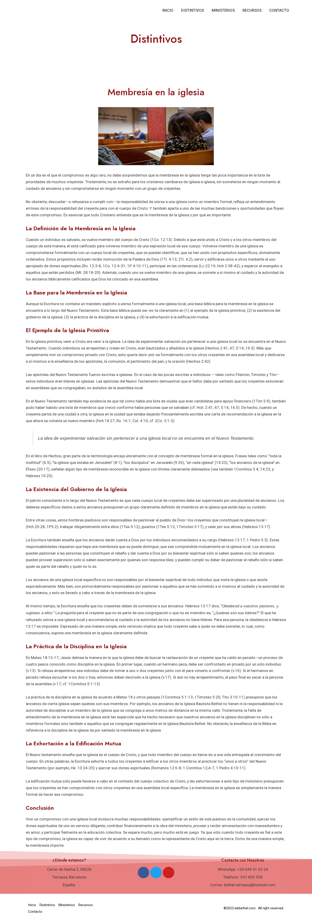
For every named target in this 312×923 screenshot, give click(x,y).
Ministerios (223, 10)
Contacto (279, 10)
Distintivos (192, 10)
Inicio (167, 10)
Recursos (252, 10)
